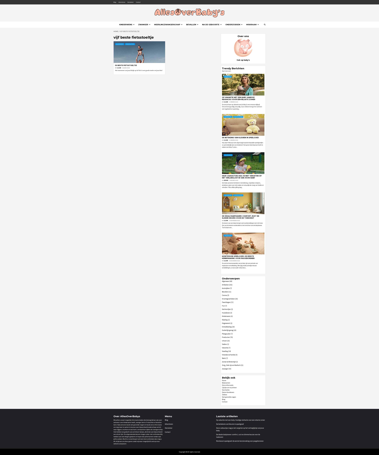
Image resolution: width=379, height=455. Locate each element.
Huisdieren (226, 313)
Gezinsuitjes (226, 309)
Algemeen (119, 44)
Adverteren (121, 2)
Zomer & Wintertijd (229, 362)
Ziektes (224, 395)
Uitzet (224, 341)
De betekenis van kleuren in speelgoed (240, 138)
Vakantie (228, 76)
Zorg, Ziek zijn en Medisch (231, 365)
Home (224, 380)
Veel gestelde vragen (229, 397)
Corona (224, 295)
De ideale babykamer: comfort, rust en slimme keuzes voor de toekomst (240, 217)
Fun (223, 306)
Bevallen (191, 25)
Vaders (224, 344)
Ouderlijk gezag (227, 330)
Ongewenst (226, 323)
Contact (138, 2)
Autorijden (226, 288)
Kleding (224, 320)
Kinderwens (125, 25)
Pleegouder (226, 334)
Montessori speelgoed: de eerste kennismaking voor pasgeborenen (238, 257)
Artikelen (228, 117)
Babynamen (226, 383)
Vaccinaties (226, 390)
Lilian (119, 68)
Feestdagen (226, 302)
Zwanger (143, 25)
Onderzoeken (232, 25)
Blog (115, 2)
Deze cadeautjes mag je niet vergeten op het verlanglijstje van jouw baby (242, 177)
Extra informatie (227, 385)
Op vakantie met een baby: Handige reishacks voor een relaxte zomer (238, 98)
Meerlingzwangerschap (167, 25)
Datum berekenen (228, 392)
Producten (130, 44)
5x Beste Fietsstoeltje (126, 65)
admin (226, 180)
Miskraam (251, 25)
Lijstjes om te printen (229, 387)
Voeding (225, 351)
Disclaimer (131, 2)
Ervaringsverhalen (228, 299)
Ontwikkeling (227, 327)
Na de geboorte (210, 25)
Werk (224, 358)
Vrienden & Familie (228, 355)
